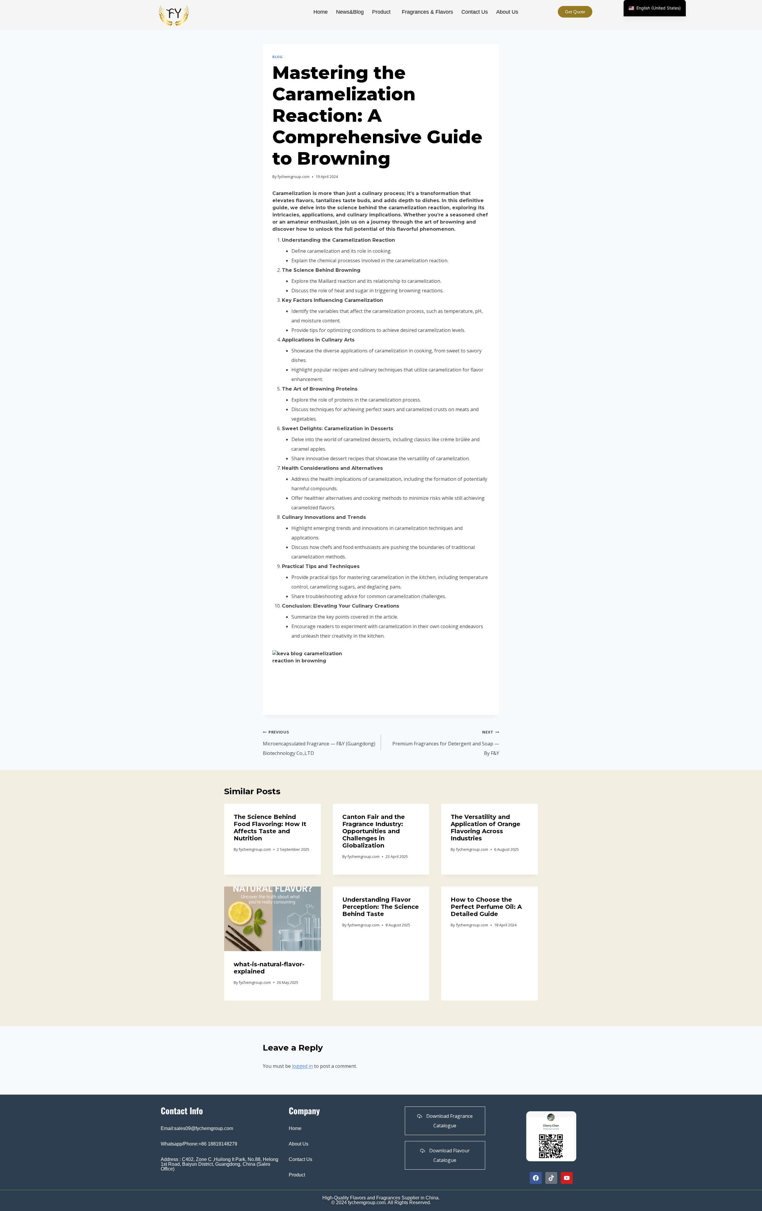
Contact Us (474, 12)
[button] (383, 12)
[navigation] (655, 8)
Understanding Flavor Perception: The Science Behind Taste (380, 906)
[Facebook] (536, 1178)
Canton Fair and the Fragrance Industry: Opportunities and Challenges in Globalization (373, 831)
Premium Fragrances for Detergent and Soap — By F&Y (445, 742)
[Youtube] (567, 1178)
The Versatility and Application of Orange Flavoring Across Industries (485, 827)
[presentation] (272, 919)
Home (320, 12)
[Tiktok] (551, 1178)
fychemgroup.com (293, 176)
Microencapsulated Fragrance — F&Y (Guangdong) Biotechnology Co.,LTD (319, 742)
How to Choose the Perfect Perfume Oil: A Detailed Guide (486, 906)
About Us (507, 12)
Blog (277, 56)
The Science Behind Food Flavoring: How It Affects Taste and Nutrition (270, 827)
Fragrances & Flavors (427, 12)
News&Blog (350, 12)
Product (381, 12)
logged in (302, 1066)
